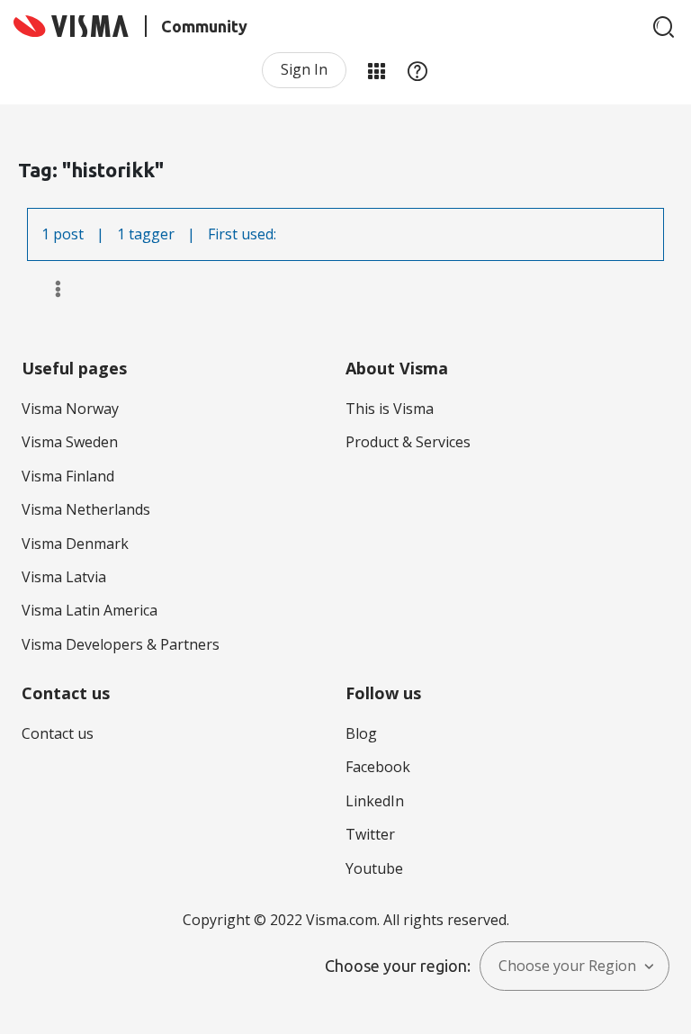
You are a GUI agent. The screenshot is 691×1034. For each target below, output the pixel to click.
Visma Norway (70, 408)
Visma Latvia (64, 577)
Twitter (370, 834)
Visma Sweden (70, 442)
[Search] (664, 26)
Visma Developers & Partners (121, 644)
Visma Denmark (75, 543)
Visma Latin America (89, 610)
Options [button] (49, 288)
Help (417, 70)
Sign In (304, 69)
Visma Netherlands (86, 509)
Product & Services (408, 442)
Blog (361, 733)
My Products (376, 70)
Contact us (58, 733)
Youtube (374, 868)
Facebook (378, 767)
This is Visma (390, 408)
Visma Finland (68, 476)
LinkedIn (375, 801)
